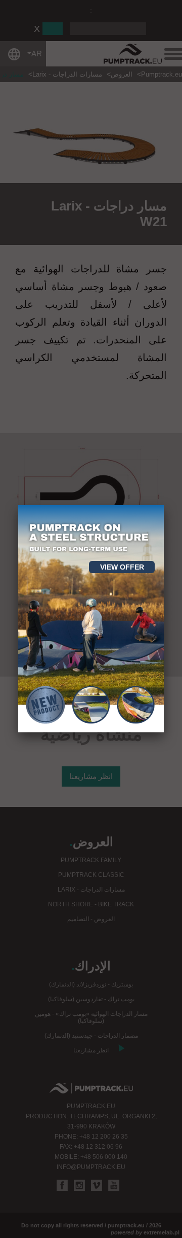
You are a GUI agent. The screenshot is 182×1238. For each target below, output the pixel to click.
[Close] (164, 505)
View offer (122, 567)
